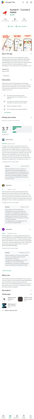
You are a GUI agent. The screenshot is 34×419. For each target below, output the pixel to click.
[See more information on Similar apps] (31, 294)
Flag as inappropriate (9, 310)
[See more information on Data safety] (31, 80)
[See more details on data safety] (7, 112)
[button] (17, 20)
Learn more (9, 97)
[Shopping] (6, 75)
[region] (17, 20)
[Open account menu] (31, 2)
